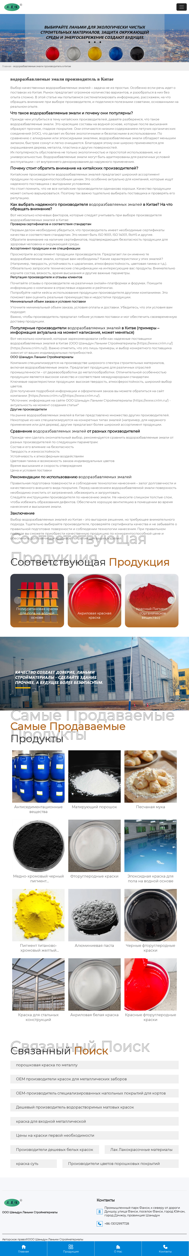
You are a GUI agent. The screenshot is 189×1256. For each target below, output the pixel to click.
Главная (6, 66)
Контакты (165, 1249)
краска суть (27, 1163)
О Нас (118, 1249)
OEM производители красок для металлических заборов (71, 1079)
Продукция (71, 1249)
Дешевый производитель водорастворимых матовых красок (75, 1107)
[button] (171, 600)
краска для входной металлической (51, 1121)
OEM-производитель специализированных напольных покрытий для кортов (91, 1093)
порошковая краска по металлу (47, 1065)
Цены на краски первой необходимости (55, 1135)
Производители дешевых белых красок (54, 1149)
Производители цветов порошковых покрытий (114, 1163)
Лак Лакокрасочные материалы (141, 1149)
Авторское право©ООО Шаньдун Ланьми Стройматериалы (42, 1239)
